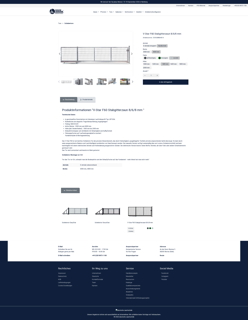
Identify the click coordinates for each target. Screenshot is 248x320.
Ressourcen (130, 279)
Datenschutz (62, 276)
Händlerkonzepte (131, 273)
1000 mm (146, 64)
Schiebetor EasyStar (69, 222)
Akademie (129, 292)
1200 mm (155, 64)
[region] (124, 216)
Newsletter (129, 276)
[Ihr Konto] (190, 12)
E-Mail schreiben (64, 255)
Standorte (95, 276)
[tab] (68, 99)
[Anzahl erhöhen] (157, 75)
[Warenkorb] (198, 12)
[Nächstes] (131, 54)
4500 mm (156, 52)
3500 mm (146, 52)
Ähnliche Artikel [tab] (71, 190)
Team (94, 282)
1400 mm (165, 64)
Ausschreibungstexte (133, 289)
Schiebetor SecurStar (102, 222)
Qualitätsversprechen (133, 286)
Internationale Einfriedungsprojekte (137, 298)
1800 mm (182, 64)
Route (162, 255)
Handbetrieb (162, 46)
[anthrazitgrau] (145, 58)
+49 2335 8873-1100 (99, 255)
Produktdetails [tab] (87, 99)
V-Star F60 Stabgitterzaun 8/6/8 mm (140, 222)
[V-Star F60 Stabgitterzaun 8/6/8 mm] (140, 211)
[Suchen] (194, 12)
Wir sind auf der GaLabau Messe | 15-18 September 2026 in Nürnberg (124, 2)
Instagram (164, 276)
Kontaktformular (97, 279)
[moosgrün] (159, 58)
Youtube (164, 279)
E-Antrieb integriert (149, 46)
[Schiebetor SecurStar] (108, 211)
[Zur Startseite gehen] (56, 11)
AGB (59, 279)
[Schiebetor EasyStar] (75, 211)
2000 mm (146, 68)
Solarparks (129, 295)
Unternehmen (96, 273)
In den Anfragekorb (165, 82)
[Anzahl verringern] (145, 75)
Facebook (164, 273)
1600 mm (173, 64)
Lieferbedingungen (64, 282)
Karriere (94, 286)
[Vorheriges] (59, 54)
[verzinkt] (171, 58)
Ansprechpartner (132, 255)
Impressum (62, 273)
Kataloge (129, 282)
